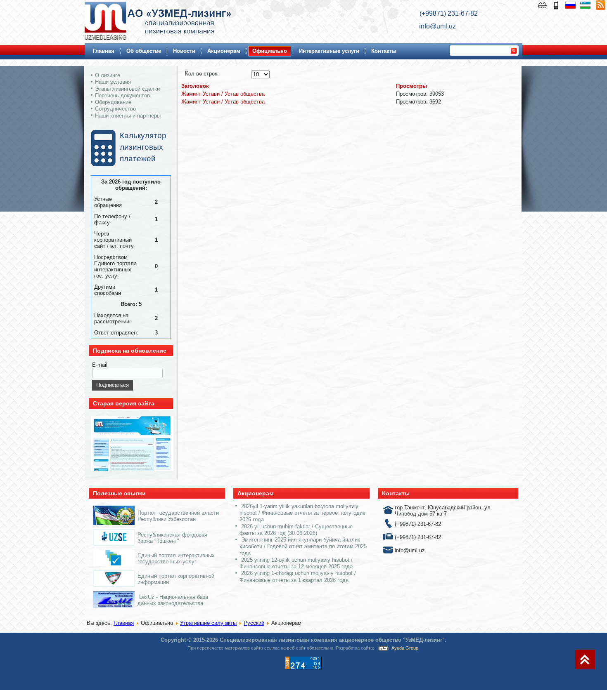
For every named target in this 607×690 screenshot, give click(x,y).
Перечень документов (122, 95)
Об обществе (143, 51)
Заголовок (195, 86)
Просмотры (411, 86)
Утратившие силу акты (208, 623)
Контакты (383, 51)
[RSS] (600, 4)
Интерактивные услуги (329, 51)
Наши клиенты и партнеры (128, 116)
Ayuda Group (404, 647)
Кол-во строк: (202, 74)
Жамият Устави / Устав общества (223, 94)
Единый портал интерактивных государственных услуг (176, 558)
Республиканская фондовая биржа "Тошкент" (172, 538)
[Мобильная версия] (557, 4)
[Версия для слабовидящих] (543, 4)
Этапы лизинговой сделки (127, 89)
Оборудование (113, 102)
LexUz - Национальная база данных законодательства (173, 600)
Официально (269, 51)
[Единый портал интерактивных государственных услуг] (114, 564)
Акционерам (223, 51)
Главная (103, 51)
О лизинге (107, 75)
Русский (254, 623)
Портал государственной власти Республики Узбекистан (178, 516)
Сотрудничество (115, 109)
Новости (184, 51)
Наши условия (113, 82)
